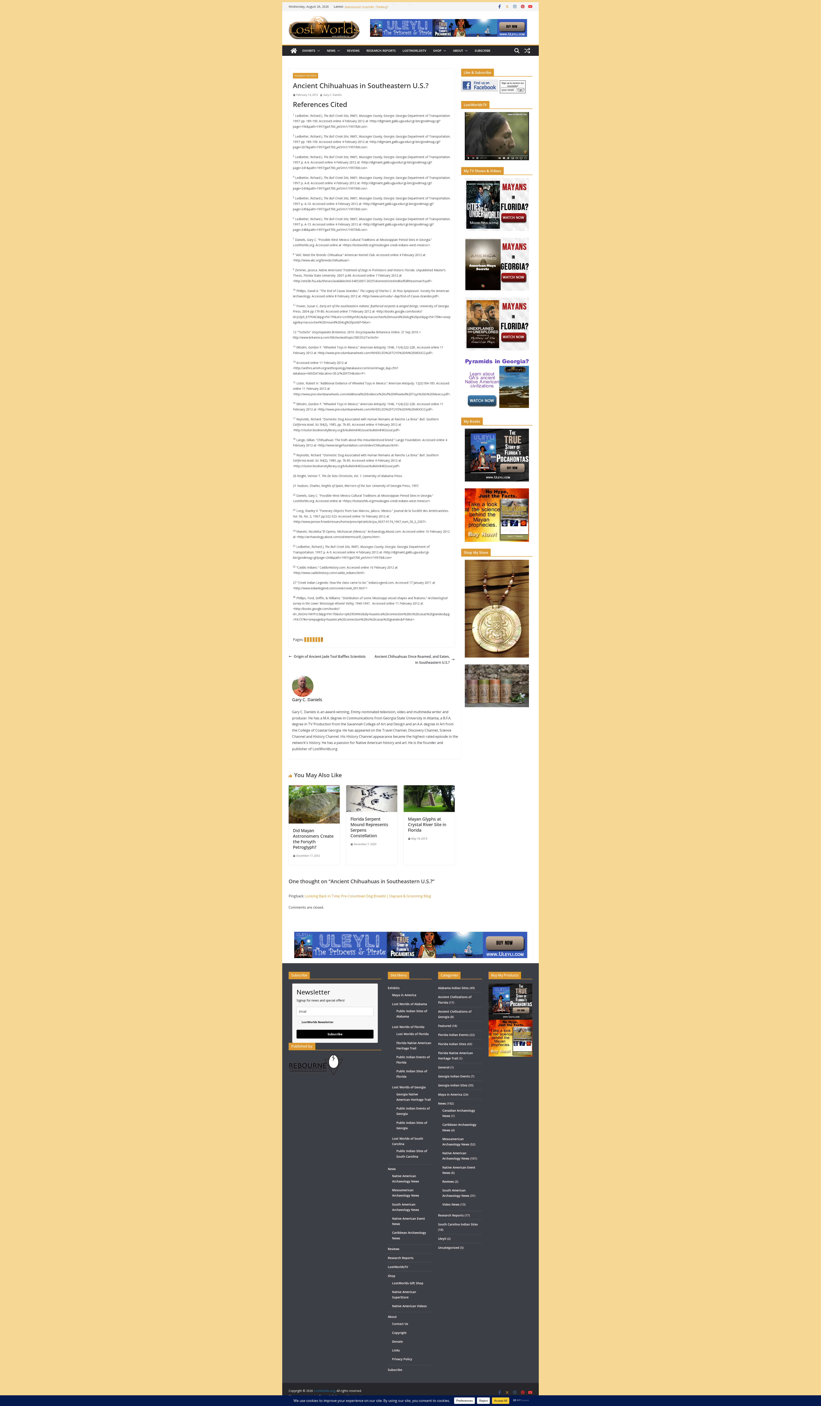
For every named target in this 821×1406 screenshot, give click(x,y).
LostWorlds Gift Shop (407, 1283)
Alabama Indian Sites (453, 988)
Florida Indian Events (453, 1035)
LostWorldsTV (414, 51)
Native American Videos (409, 1306)
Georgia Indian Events (454, 1076)
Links (396, 1350)
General (443, 1067)
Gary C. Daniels (332, 95)
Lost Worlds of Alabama (409, 1004)
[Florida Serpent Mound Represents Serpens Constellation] (371, 788)
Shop (437, 51)
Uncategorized (448, 1248)
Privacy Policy (402, 1359)
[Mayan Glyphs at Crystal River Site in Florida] (429, 788)
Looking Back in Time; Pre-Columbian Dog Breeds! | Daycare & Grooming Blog (368, 896)
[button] (317, 51)
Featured (444, 1026)
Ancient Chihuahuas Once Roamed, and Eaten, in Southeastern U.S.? (412, 659)
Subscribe (482, 51)
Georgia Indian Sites (452, 1085)
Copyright (399, 1333)
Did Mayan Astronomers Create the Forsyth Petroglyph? (313, 839)
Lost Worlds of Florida (408, 1027)
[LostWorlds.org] (294, 51)
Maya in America (404, 995)
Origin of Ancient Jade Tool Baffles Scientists (330, 656)
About (458, 51)
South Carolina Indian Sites (458, 1224)
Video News (450, 1204)
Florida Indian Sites (452, 1044)
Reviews (353, 51)
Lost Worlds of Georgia (409, 1087)
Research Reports (381, 51)
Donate (397, 1341)
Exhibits (308, 51)
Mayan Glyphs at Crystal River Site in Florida (427, 824)
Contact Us (400, 1324)
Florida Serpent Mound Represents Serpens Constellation (369, 827)
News (331, 51)
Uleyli (442, 1239)
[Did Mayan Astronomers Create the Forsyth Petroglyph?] (314, 788)
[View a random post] (527, 51)
